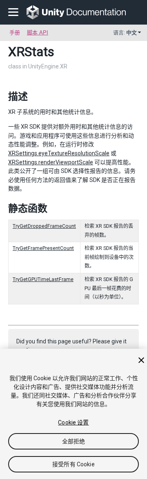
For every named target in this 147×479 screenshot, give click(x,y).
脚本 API (37, 33)
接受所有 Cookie (73, 464)
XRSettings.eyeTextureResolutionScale (58, 153)
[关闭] (141, 360)
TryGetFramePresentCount (43, 248)
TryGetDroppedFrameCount (44, 226)
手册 (14, 33)
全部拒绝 (73, 441)
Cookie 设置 (73, 422)
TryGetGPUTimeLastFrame (43, 279)
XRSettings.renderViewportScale (50, 162)
